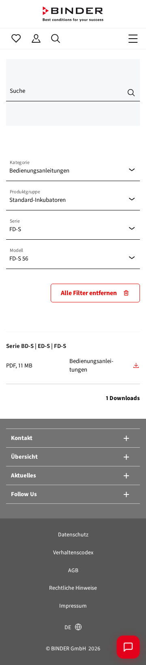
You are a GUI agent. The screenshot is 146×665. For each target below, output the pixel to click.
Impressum (73, 606)
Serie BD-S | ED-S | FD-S (36, 346)
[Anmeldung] (36, 38)
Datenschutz (73, 534)
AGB (73, 570)
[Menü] (133, 38)
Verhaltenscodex (73, 552)
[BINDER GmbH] (73, 14)
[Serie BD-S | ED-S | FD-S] (136, 365)
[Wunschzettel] (16, 38)
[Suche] (56, 38)
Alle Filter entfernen (89, 293)
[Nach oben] (18, 647)
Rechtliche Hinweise (73, 588)
